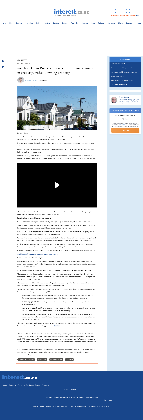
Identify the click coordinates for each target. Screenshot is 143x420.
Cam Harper (69, 359)
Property (19, 23)
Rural (93, 23)
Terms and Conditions (26, 385)
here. (138, 15)
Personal (85, 23)
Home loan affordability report (122, 80)
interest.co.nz (38, 406)
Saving (38, 23)
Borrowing (29, 23)
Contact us (12, 385)
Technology (75, 23)
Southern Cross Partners (26, 359)
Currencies (111, 23)
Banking (56, 23)
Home (4, 23)
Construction (42, 359)
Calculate (125, 130)
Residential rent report (119, 85)
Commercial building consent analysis (124, 68)
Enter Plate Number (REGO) (125, 115)
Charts (120, 23)
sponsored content (56, 359)
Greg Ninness (124, 97)
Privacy (37, 385)
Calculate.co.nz (61, 406)
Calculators (129, 23)
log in (135, 11)
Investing (47, 23)
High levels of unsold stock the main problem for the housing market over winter (129, 101)
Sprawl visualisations (118, 76)
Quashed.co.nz (123, 124)
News (11, 23)
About (5, 385)
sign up (121, 11)
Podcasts (101, 23)
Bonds (139, 23)
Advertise (45, 385)
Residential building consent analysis (124, 72)
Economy (65, 23)
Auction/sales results (118, 64)
